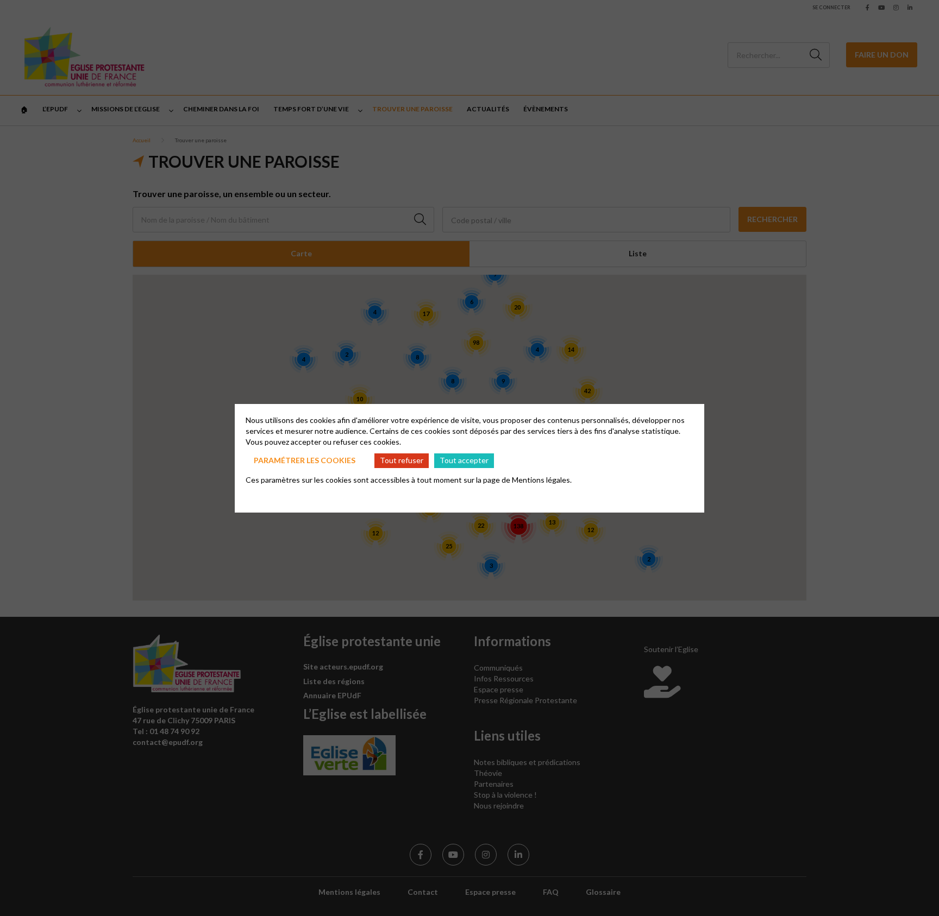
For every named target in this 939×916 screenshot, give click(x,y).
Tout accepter (464, 460)
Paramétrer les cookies (304, 460)
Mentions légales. (542, 479)
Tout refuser (401, 460)
